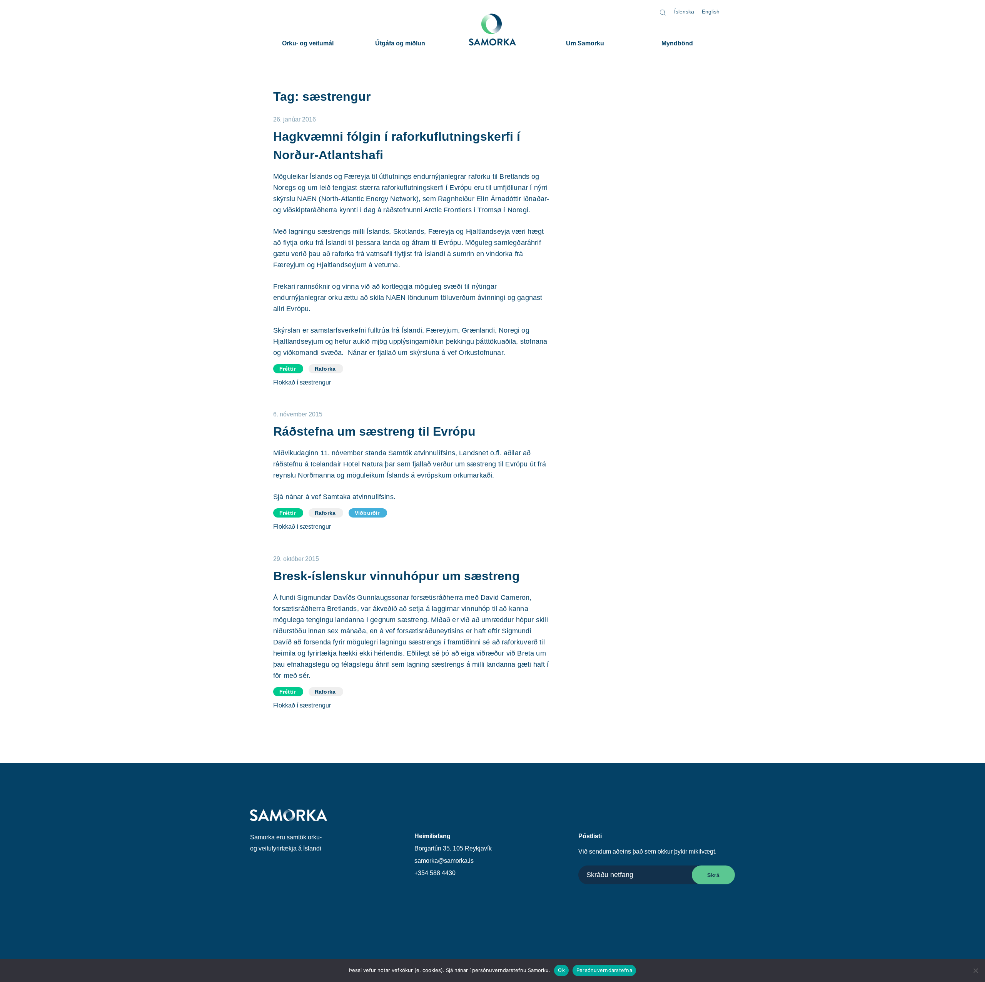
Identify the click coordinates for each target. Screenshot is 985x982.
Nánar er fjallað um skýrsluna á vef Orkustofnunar (425, 352)
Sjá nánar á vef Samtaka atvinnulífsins (333, 497)
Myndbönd (677, 43)
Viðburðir (367, 513)
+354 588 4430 (435, 873)
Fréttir (287, 369)
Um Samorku (585, 43)
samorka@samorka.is (444, 860)
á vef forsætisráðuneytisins (422, 631)
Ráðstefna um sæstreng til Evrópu (374, 431)
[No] (975, 970)
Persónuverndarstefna (604, 970)
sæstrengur (315, 382)
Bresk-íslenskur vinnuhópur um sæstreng (396, 576)
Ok (561, 970)
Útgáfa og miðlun (400, 43)
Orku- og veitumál (308, 43)
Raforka (325, 369)
